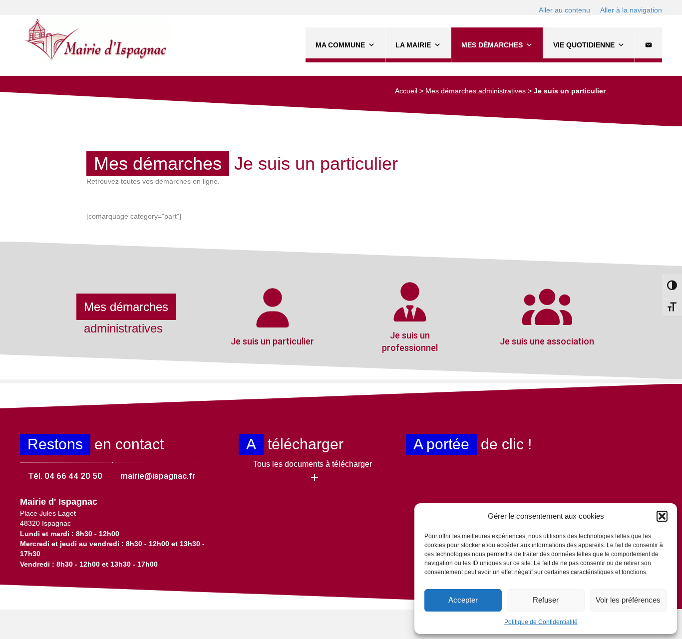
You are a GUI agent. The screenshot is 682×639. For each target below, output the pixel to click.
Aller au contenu (564, 10)
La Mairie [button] (413, 45)
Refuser (546, 600)
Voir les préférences (628, 600)
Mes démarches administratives (475, 91)
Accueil (406, 91)
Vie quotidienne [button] (584, 45)
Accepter (463, 600)
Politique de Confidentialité (541, 622)
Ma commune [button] (340, 45)
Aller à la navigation (631, 10)
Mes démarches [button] (492, 45)
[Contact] (648, 44)
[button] (662, 516)
